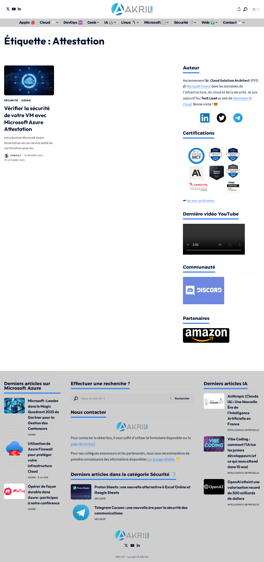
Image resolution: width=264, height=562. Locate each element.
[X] (8, 9)
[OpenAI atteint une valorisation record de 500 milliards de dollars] (214, 486)
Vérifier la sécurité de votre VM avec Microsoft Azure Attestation (27, 118)
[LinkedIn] (19, 9)
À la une (43, 477)
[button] (245, 9)
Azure (26, 100)
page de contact (83, 444)
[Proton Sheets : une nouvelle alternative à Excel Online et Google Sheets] (81, 492)
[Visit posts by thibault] (6, 155)
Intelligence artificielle (243, 430)
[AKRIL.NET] (132, 9)
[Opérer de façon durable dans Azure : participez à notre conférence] (14, 491)
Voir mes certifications (200, 200)
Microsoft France (198, 86)
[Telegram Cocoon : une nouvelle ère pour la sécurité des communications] (81, 512)
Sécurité (11, 100)
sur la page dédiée (160, 459)
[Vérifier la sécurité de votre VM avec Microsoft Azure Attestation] (29, 80)
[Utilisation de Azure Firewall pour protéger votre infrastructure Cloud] (14, 448)
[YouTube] (14, 9)
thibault (15, 155)
